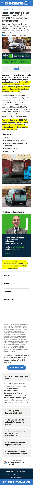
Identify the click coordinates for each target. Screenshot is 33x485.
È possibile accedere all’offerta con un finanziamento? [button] (15, 433)
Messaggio (9, 300)
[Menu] (2, 4)
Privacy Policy (16, 478)
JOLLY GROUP (8, 10)
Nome (6, 275)
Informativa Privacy (20, 355)
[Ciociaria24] (16, 3)
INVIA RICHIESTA (16, 368)
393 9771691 (16, 249)
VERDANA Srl (10, 472)
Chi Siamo (7, 475)
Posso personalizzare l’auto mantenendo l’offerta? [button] (16, 452)
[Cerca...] (31, 4)
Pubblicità (25, 475)
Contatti (16, 475)
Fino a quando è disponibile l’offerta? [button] (13, 412)
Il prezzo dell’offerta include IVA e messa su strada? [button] (14, 422)
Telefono (8, 291)
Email (7, 283)
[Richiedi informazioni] (16, 63)
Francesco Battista (10, 35)
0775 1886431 (18, 247)
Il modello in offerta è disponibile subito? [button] (15, 443)
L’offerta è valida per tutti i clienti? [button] (17, 377)
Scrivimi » (9, 253)
